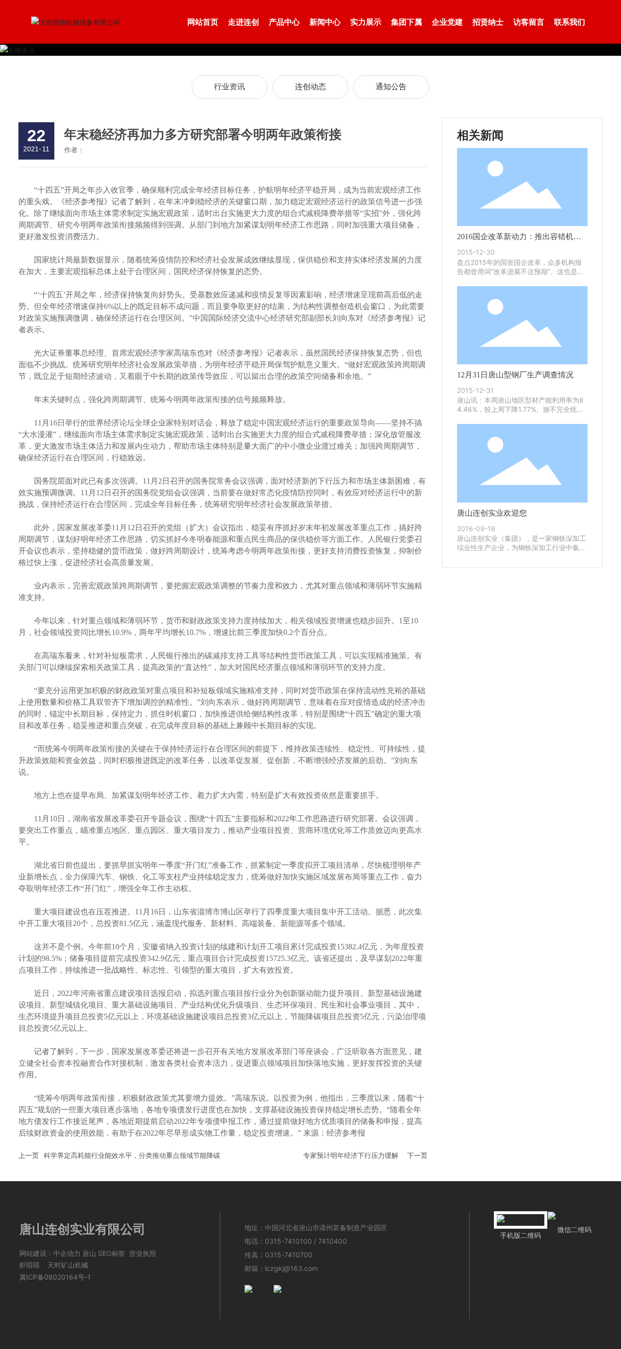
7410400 (332, 1241)
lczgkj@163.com (291, 1268)
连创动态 (310, 86)
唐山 (89, 1253)
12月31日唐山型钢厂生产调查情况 (515, 375)
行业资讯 (229, 86)
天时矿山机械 (68, 1265)
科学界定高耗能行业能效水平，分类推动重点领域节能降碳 (132, 1155)
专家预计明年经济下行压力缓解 (350, 1155)
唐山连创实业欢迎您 (492, 513)
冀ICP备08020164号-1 (55, 1277)
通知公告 (391, 86)
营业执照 (142, 1253)
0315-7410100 (288, 1241)
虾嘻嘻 (29, 1265)
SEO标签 (111, 1253)
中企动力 (67, 1253)
